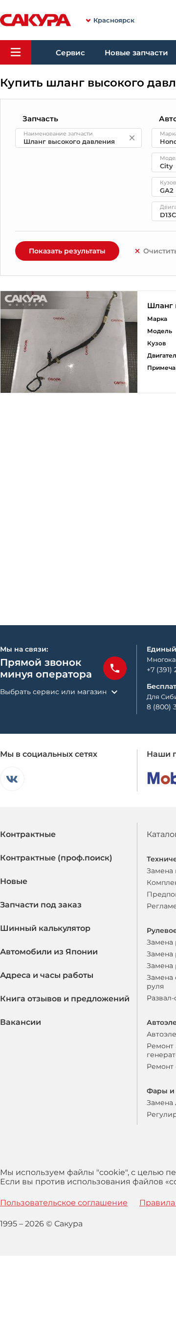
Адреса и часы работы (46, 975)
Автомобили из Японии (49, 951)
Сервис (70, 52)
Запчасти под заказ (41, 904)
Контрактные (28, 834)
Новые (13, 881)
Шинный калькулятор (45, 928)
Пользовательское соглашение (64, 1202)
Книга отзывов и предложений (65, 998)
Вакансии (20, 1022)
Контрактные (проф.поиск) (56, 857)
